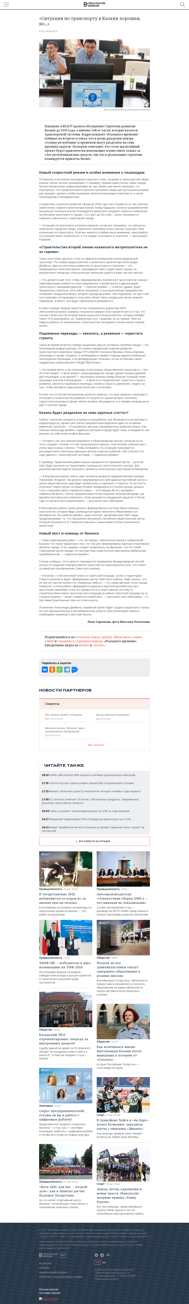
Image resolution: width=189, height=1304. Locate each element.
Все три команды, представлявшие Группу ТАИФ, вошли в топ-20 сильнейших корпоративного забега (120, 1201)
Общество (45, 1029)
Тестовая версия (49, 1293)
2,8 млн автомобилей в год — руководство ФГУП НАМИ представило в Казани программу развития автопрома (122, 904)
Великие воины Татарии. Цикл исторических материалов (65, 731)
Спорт (100, 1115)
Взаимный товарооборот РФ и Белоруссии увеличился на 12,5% (86, 819)
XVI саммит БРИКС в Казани (63, 716)
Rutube (84, 645)
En (103, 1262)
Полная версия (48, 1289)
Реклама (44, 1268)
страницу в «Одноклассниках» (80, 641)
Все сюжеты (96, 745)
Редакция (45, 1263)
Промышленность (50, 889)
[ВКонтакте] (45, 670)
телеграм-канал (87, 637)
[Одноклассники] (52, 670)
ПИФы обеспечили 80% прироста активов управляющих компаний (88, 775)
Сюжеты (52, 704)
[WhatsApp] (60, 670)
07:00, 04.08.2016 (48, 31)
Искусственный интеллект (113, 716)
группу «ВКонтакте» (116, 637)
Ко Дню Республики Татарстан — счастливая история (119, 1057)
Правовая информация (53, 1272)
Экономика (46, 1105)
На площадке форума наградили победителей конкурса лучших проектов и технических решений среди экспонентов (65, 972)
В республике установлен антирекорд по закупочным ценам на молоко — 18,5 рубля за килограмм (65, 904)
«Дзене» (99, 645)
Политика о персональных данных (60, 1277)
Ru (97, 1262)
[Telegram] (67, 670)
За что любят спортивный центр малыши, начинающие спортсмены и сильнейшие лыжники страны (63, 1197)
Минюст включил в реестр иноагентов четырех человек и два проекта (91, 791)
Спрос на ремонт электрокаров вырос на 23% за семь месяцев (85, 811)
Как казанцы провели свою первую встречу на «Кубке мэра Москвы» (122, 1128)
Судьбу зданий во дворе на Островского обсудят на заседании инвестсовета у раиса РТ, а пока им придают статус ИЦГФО (64, 1046)
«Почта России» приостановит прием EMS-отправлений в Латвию (88, 783)
